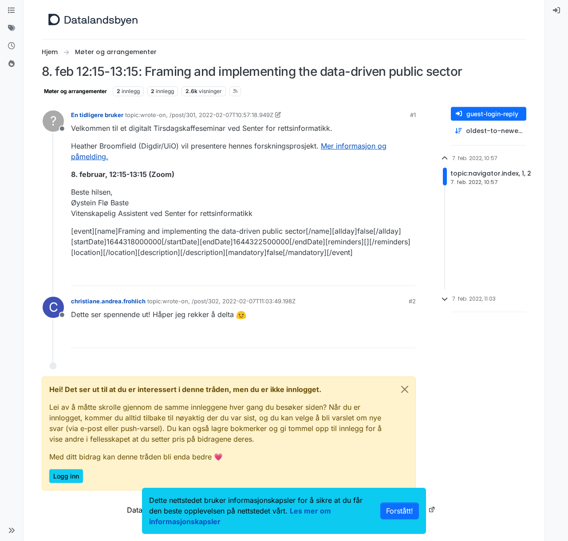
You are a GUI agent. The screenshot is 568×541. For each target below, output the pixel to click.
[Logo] (93, 19)
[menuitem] (556, 11)
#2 (412, 301)
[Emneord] (12, 28)
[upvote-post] (375, 275)
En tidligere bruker (97, 114)
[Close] (404, 389)
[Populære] (12, 64)
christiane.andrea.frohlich (108, 301)
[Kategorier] (12, 11)
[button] (12, 530)
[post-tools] (408, 275)
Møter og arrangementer (75, 91)
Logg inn (66, 476)
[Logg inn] (556, 11)
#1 (413, 114)
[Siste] (12, 46)
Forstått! (399, 510)
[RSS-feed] (235, 91)
